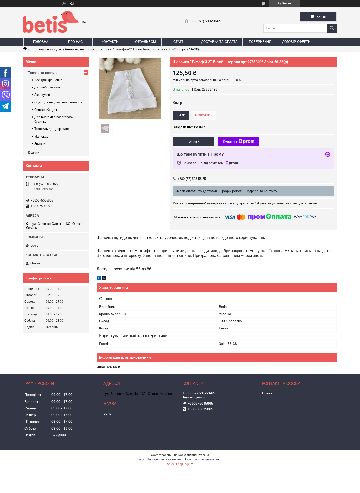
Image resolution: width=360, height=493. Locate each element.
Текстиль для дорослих (52, 129)
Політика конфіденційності (204, 459)
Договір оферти (296, 42)
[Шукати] (332, 28)
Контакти (109, 42)
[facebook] (99, 279)
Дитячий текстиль (47, 87)
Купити (193, 141)
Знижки (39, 144)
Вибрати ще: (189, 127)
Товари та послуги (43, 73)
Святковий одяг (49, 49)
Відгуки (33, 152)
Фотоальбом (144, 42)
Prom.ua (203, 455)
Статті (178, 42)
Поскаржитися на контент (165, 459)
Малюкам (41, 136)
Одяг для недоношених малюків (58, 102)
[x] (104, 279)
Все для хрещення (48, 80)
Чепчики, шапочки (79, 49)
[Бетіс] (51, 32)
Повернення (260, 42)
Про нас (75, 42)
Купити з (230, 141)
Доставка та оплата (219, 42)
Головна (40, 42)
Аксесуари (42, 95)
